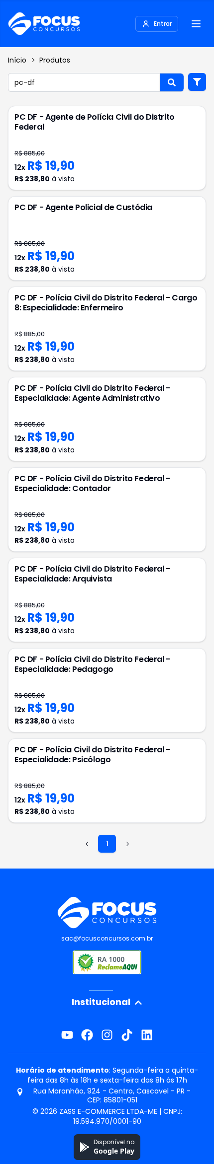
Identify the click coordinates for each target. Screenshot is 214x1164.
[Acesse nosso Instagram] (107, 1035)
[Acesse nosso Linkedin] (147, 1035)
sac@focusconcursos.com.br (107, 938)
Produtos (54, 60)
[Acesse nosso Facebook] (87, 1035)
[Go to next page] (127, 844)
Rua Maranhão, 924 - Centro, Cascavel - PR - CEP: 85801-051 (112, 1095)
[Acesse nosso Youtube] (67, 1035)
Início (17, 60)
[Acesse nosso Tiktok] (127, 1035)
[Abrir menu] (196, 24)
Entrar (163, 23)
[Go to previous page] (87, 844)
